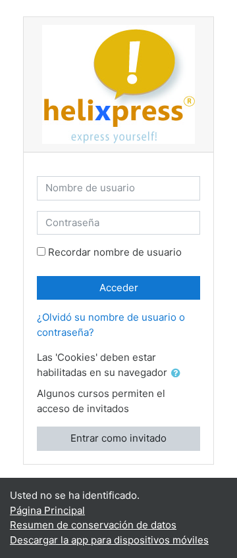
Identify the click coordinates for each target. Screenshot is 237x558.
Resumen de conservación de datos (93, 525)
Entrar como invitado (118, 438)
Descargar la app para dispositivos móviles (109, 540)
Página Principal (47, 510)
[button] (178, 373)
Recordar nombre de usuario (115, 252)
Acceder (118, 287)
